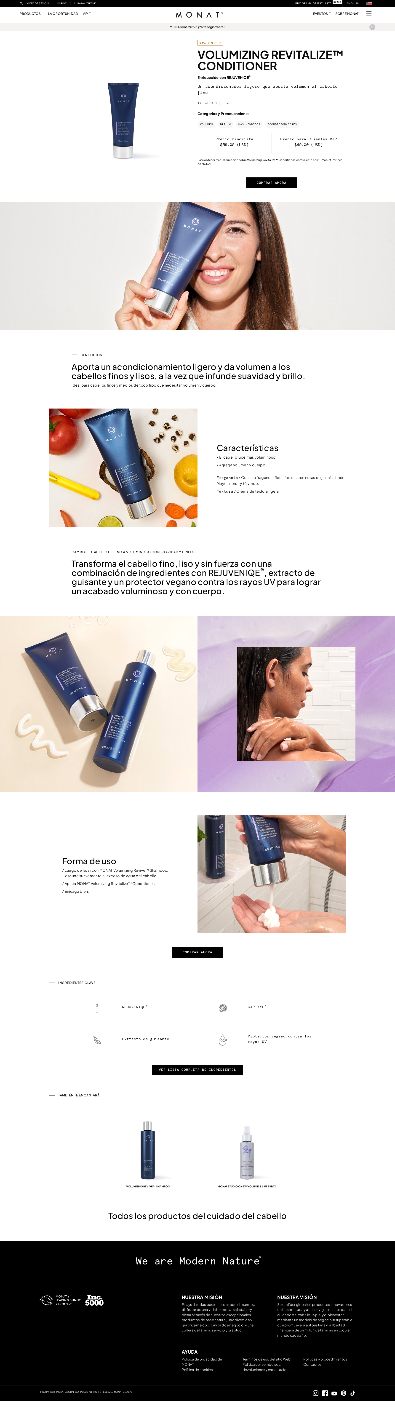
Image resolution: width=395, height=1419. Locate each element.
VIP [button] (85, 13)
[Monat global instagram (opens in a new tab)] (314, 1393)
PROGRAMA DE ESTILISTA (313, 3)
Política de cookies (197, 1369)
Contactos (312, 1364)
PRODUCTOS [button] (30, 13)
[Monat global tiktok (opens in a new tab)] (351, 1393)
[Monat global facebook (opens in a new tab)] (323, 1393)
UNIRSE (61, 3)
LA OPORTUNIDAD (63, 13)
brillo (225, 124)
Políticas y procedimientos (325, 1359)
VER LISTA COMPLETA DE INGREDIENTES (197, 1070)
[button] (369, 3)
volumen (206, 124)
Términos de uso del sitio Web (267, 1359)
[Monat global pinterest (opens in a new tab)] (341, 1393)
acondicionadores (282, 124)
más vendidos (249, 124)
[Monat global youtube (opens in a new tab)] (332, 1393)
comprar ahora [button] (271, 183)
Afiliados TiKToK (85, 3)
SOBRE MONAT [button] (347, 13)
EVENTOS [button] (320, 13)
